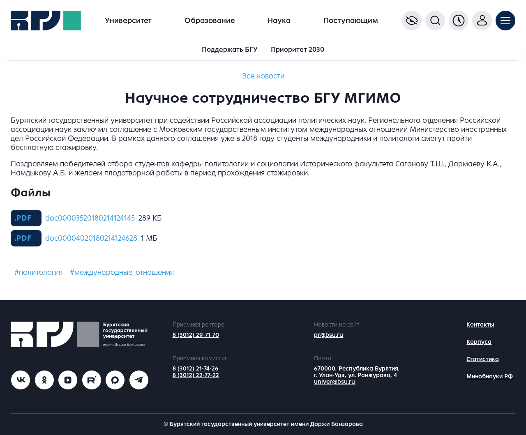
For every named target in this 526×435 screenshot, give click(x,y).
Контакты (480, 325)
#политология (38, 272)
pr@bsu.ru (328, 335)
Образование (210, 20)
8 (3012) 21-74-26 (196, 369)
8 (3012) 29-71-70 (196, 335)
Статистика (482, 359)
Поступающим (350, 20)
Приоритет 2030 (297, 49)
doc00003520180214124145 (90, 218)
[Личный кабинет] (482, 20)
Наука (279, 20)
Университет (128, 20)
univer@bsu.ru (334, 382)
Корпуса (478, 342)
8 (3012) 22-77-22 (196, 375)
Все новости (263, 76)
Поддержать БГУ (230, 49)
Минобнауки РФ (489, 376)
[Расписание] (458, 20)
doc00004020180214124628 (91, 238)
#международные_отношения (122, 272)
